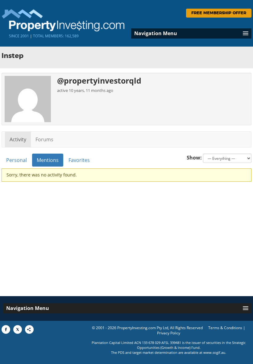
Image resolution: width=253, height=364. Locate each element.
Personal (16, 160)
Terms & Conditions (225, 327)
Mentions (48, 160)
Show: (194, 157)
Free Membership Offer (218, 13)
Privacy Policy (168, 333)
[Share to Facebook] (6, 329)
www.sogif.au (214, 352)
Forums (44, 139)
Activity (18, 139)
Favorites (79, 160)
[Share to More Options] (29, 329)
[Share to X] (17, 329)
